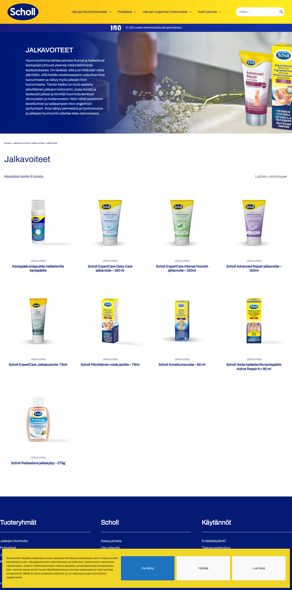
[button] (109, 11)
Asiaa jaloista (111, 541)
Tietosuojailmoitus (216, 548)
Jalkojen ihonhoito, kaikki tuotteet (28, 143)
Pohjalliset (8, 548)
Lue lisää (259, 568)
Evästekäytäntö (214, 541)
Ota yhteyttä (110, 548)
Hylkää (203, 568)
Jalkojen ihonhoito (14, 541)
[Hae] (281, 11)
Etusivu (8, 143)
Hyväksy (148, 568)
